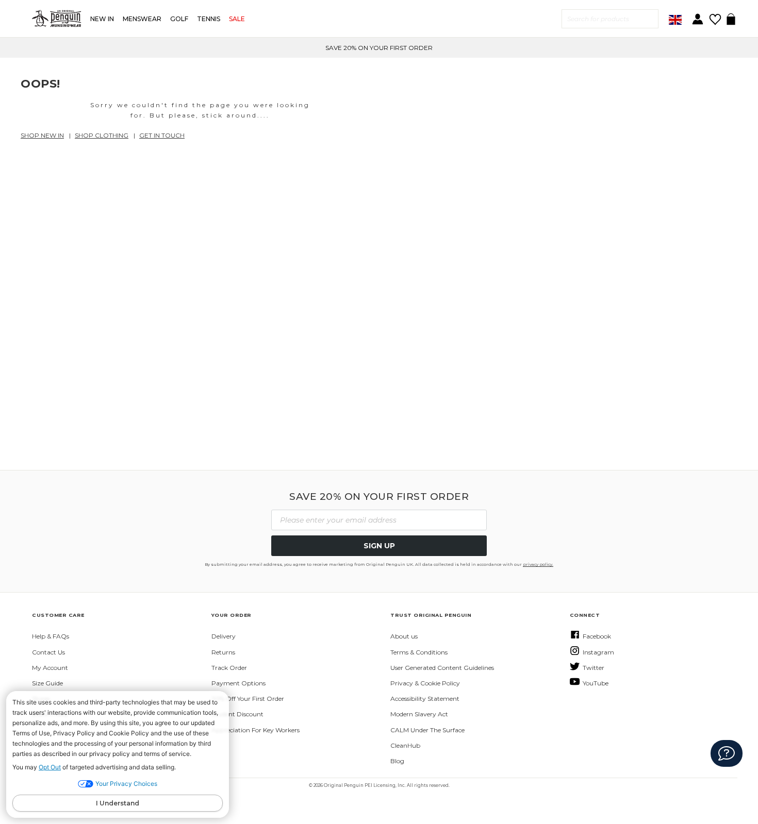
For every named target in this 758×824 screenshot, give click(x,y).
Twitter (593, 667)
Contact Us (48, 652)
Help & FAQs (50, 636)
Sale (237, 19)
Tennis (208, 19)
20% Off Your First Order (247, 698)
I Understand (117, 803)
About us (404, 636)
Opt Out (50, 767)
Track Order (229, 667)
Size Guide (47, 683)
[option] (379, 48)
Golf (179, 19)
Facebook (597, 636)
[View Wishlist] (714, 16)
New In (102, 19)
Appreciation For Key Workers (255, 730)
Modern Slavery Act (419, 714)
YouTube (595, 683)
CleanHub (405, 745)
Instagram (598, 652)
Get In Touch (162, 135)
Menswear (142, 19)
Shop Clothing (101, 135)
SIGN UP (379, 545)
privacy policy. (538, 564)
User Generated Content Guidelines (442, 667)
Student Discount (237, 714)
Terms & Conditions (419, 652)
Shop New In (42, 135)
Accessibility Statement (424, 698)
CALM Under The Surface (427, 730)
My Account (50, 667)
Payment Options (238, 683)
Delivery (223, 636)
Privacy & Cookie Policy (425, 683)
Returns (223, 652)
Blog (397, 761)
